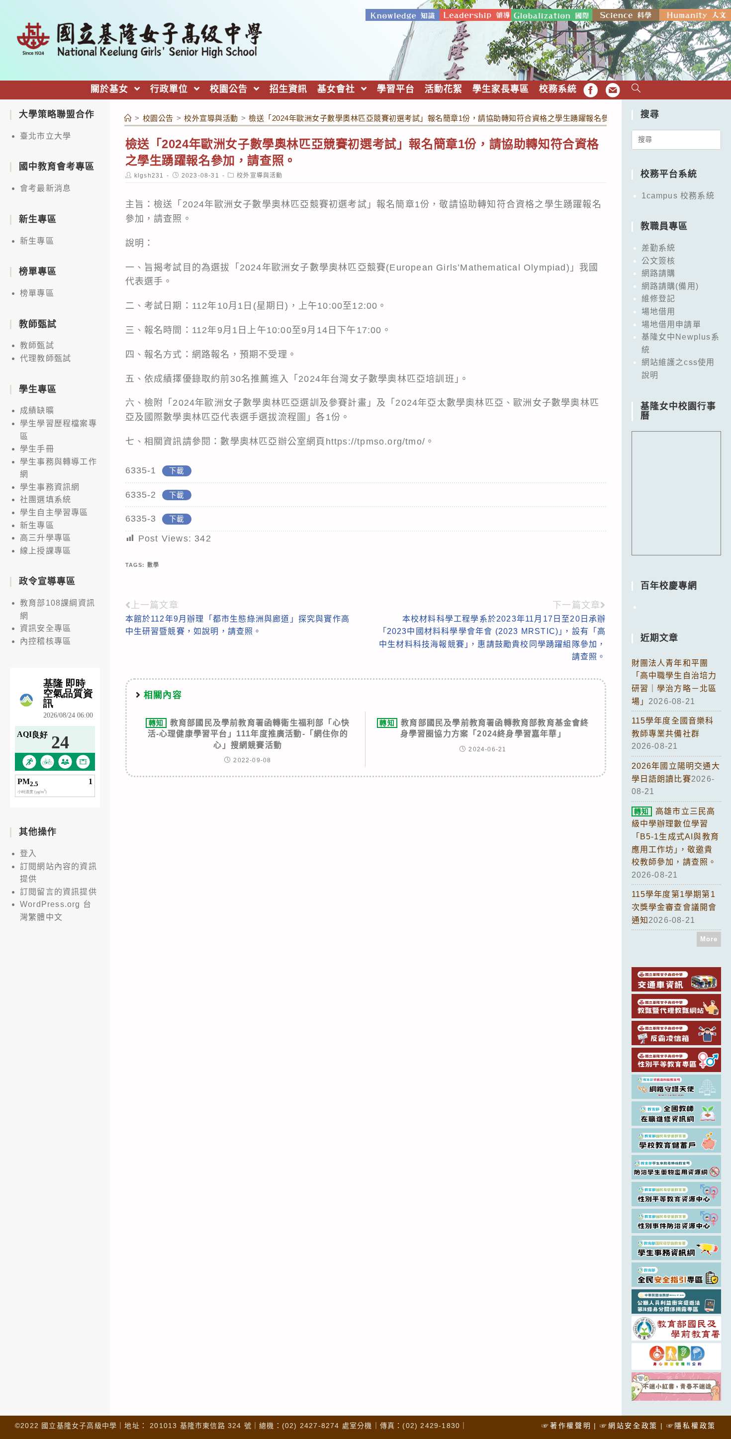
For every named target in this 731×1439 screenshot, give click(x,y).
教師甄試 (37, 345)
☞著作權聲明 (566, 1426)
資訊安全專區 (45, 628)
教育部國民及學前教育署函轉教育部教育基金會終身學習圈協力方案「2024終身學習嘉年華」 (484, 728)
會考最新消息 (45, 188)
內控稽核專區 (45, 641)
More (709, 939)
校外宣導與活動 (259, 175)
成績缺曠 (37, 410)
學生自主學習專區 (54, 512)
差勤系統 (658, 248)
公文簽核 (658, 261)
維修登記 (658, 298)
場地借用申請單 (671, 324)
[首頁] (128, 118)
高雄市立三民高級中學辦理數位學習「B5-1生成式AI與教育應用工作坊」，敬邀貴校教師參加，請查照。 (676, 836)
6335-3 (141, 519)
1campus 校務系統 (678, 195)
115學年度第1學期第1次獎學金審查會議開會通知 (674, 907)
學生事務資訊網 (50, 487)
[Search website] (636, 89)
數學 (153, 565)
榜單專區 (37, 293)
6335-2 (141, 495)
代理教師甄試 (45, 358)
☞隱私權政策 (691, 1426)
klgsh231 (149, 175)
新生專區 (37, 241)
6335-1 (141, 470)
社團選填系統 (45, 499)
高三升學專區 (45, 538)
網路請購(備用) (670, 286)
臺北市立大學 (45, 136)
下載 (176, 471)
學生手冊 (37, 449)
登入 (28, 853)
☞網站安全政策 (629, 1426)
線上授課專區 (45, 550)
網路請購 (658, 273)
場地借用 (658, 311)
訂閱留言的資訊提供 (58, 892)
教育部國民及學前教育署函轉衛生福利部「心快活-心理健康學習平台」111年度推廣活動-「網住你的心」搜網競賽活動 (249, 734)
